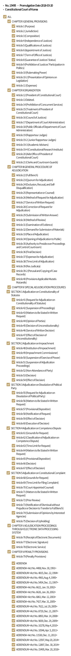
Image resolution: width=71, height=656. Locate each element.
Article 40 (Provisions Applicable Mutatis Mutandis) (36, 280)
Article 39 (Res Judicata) (28, 266)
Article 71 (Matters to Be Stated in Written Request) (37, 493)
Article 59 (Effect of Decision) (30, 418)
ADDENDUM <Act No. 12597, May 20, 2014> (37, 640)
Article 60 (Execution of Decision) (32, 423)
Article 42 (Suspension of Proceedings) (35, 308)
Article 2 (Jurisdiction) (27, 31)
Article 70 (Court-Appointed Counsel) (35, 487)
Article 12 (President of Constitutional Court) (38, 95)
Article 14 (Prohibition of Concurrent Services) (39, 104)
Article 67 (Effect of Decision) (30, 468)
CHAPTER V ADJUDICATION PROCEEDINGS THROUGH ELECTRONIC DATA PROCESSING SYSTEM (35, 529)
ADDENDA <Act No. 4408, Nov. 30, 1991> (36, 568)
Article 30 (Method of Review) (31, 220)
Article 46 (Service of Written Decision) (35, 330)
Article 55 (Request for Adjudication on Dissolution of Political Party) (35, 394)
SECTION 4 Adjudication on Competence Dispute (36, 428)
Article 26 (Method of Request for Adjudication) (39, 197)
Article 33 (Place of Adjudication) (32, 234)
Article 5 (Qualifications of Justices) (33, 45)
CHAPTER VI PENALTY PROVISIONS (30, 552)
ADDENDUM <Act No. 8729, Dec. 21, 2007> (37, 611)
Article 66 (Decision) (26, 463)
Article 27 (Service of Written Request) (35, 202)
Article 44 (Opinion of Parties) (30, 321)
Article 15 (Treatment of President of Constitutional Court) (34, 110)
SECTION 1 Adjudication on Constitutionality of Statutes (35, 293)
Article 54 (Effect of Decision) (30, 380)
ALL (9, 16)
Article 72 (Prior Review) (28, 500)
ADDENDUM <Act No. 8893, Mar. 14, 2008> (37, 616)
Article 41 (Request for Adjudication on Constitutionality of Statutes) (35, 301)
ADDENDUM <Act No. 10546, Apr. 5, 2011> (37, 630)
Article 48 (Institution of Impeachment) (35, 348)
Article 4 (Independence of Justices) (34, 41)
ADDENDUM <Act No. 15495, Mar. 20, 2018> (37, 649)
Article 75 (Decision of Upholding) (33, 521)
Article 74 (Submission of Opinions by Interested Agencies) (40, 514)
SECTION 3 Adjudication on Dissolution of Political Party (36, 386)
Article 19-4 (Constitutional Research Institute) (39, 149)
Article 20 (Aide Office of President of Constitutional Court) (34, 155)
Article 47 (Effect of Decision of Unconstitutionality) (31, 336)
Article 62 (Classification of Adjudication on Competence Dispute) (37, 439)
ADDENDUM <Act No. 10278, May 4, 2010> (37, 625)
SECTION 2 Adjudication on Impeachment (32, 343)
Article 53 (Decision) (26, 375)
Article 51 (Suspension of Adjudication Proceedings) (35, 364)
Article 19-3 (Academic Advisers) (32, 144)
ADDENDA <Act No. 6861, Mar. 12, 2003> (36, 597)
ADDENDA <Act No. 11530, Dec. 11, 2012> (36, 635)
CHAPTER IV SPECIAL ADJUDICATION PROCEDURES (39, 287)
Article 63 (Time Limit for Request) (33, 446)
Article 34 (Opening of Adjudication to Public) (38, 239)
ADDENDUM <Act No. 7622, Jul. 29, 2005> (36, 606)
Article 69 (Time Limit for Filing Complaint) (37, 482)
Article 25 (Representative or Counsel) (35, 193)
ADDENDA (21, 563)
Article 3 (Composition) (28, 36)
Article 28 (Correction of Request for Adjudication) (34, 208)
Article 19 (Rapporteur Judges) (31, 135)
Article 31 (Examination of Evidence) (34, 225)
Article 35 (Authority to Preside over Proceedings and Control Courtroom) (40, 245)
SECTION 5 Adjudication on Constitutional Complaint (38, 473)
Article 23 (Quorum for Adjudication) (34, 180)
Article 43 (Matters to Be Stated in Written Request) (37, 314)
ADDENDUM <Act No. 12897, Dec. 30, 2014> (37, 645)
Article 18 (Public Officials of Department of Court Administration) (41, 128)
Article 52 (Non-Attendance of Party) (34, 370)
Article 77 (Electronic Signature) (32, 542)
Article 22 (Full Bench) (27, 175)
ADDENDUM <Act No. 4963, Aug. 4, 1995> (36, 577)
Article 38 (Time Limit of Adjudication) (35, 261)
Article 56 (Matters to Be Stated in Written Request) (37, 402)
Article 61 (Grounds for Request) (32, 433)
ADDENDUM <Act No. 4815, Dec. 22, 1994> (37, 573)
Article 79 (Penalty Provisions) (31, 556)
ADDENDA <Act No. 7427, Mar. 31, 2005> (36, 601)
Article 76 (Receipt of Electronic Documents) (38, 537)
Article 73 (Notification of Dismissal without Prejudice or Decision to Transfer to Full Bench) (39, 506)
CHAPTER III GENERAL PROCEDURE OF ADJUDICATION (32, 168)
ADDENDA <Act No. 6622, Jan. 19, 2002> (36, 587)
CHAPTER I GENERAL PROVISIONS (29, 21)
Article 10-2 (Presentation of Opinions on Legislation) (36, 78)
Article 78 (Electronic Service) (31, 547)
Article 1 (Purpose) (25, 26)
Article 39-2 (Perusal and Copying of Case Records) (36, 272)
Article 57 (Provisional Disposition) (33, 409)
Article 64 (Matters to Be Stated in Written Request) (37, 452)
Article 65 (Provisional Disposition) (33, 458)
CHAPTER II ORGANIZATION (26, 90)
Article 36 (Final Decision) (28, 252)
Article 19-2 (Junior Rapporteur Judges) (36, 140)
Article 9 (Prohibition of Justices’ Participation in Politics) (40, 66)
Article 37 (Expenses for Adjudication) (35, 257)
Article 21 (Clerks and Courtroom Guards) (37, 162)
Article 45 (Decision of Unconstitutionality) (37, 325)
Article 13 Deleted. (25, 100)
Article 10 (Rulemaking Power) (31, 72)
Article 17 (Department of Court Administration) (40, 122)
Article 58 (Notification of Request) (33, 414)
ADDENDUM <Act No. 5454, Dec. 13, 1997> (37, 582)
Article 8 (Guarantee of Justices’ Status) (36, 60)
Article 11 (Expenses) (26, 85)
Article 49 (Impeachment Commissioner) (37, 353)
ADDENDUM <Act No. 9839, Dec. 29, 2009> (37, 621)
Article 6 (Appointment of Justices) (33, 50)
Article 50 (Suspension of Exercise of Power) (38, 357)
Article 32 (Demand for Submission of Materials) (40, 229)
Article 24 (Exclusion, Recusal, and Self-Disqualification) (35, 186)
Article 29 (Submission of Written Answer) (37, 215)
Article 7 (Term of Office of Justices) (34, 55)
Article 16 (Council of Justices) (31, 117)
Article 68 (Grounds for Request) (32, 478)
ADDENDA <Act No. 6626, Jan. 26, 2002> (36, 592)
